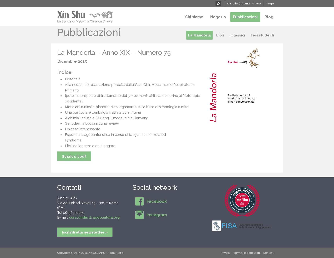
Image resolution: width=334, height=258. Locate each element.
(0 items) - (250, 3)
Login (270, 3)
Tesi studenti (262, 35)
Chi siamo (194, 17)
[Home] (85, 16)
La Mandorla (199, 35)
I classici (237, 35)
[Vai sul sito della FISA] (242, 225)
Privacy (226, 253)
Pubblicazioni (245, 17)
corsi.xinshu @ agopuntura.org (94, 217)
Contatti (69, 187)
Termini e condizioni (246, 253)
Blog (269, 17)
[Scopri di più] (242, 200)
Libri (220, 35)
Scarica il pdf (74, 156)
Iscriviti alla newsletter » (85, 232)
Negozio (218, 17)
